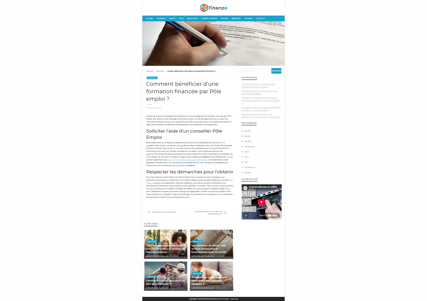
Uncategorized (249, 167)
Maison (224, 18)
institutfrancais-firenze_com (157, 256)
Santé (172, 18)
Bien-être (236, 18)
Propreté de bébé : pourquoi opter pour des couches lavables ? (209, 280)
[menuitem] (149, 18)
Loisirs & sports (209, 18)
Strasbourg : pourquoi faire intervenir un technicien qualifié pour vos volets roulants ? (261, 101)
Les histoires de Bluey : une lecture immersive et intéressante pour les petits (209, 248)
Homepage (149, 71)
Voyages (248, 18)
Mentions (235, 299)
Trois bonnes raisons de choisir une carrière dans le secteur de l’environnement (165, 248)
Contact (260, 18)
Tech (181, 18)
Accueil (149, 18)
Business (161, 18)
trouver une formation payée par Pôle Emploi (187, 160)
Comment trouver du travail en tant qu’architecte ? (165, 282)
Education (192, 18)
